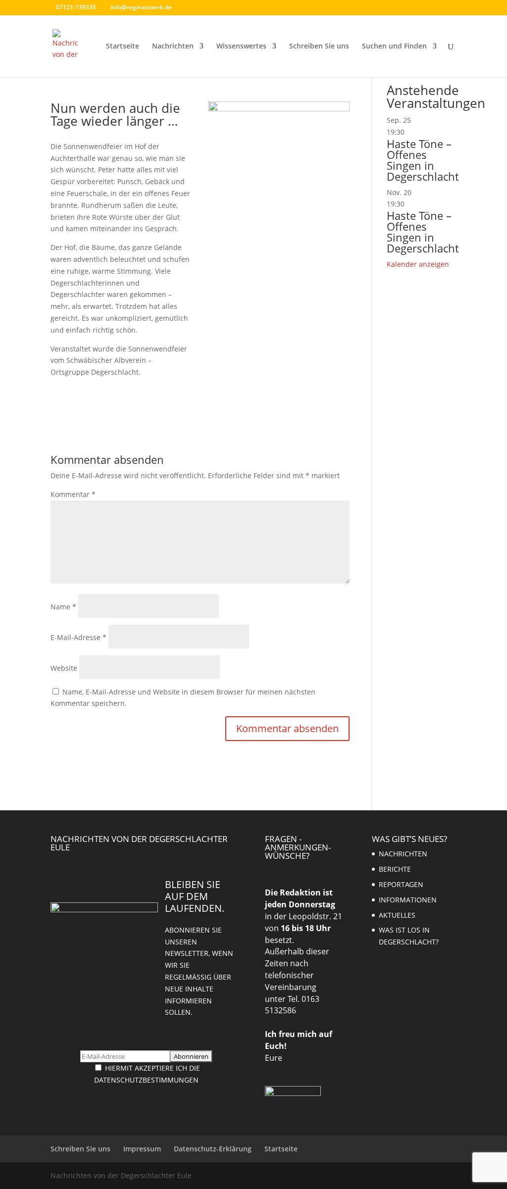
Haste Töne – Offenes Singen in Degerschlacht (423, 160)
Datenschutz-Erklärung (213, 1148)
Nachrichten (173, 46)
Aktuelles (397, 915)
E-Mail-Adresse (78, 637)
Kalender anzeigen (418, 264)
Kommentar (73, 494)
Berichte (395, 869)
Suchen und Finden (394, 46)
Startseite (122, 46)
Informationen (408, 899)
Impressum (142, 1148)
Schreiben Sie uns (319, 46)
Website (64, 668)
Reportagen (401, 884)
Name (63, 606)
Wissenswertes (241, 46)
